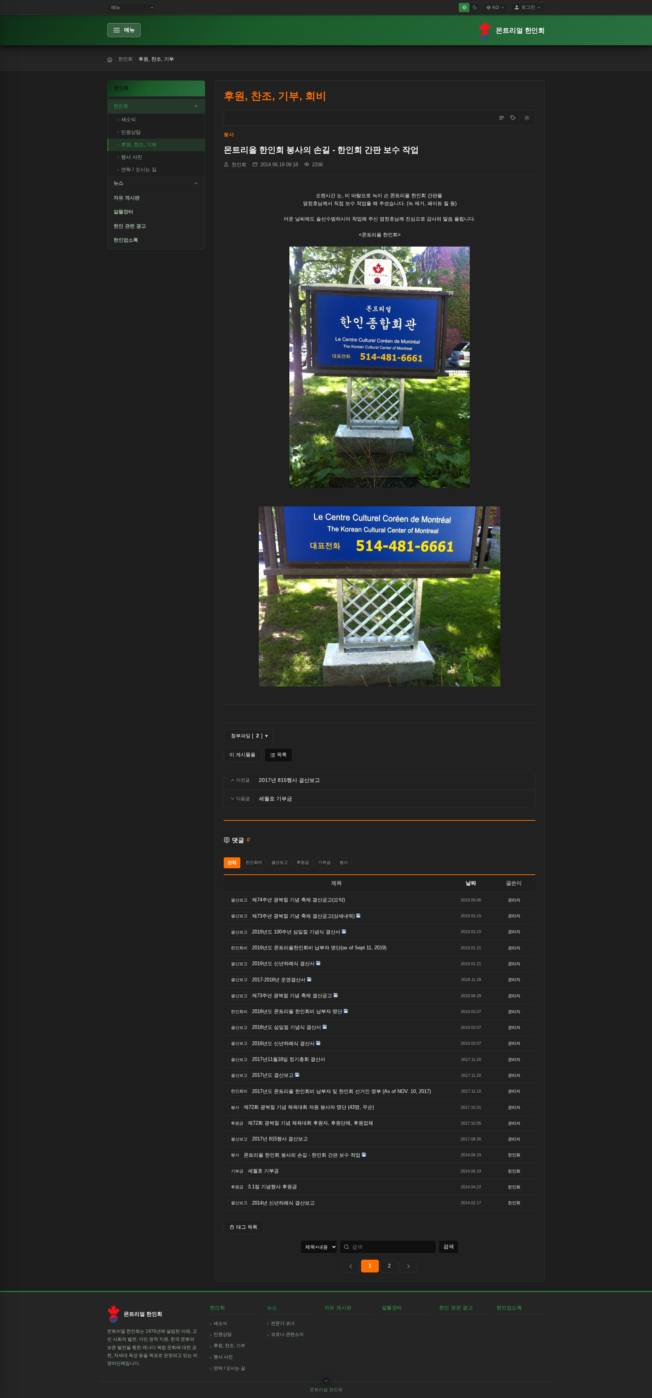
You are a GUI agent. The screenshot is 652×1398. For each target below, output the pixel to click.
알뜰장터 (123, 212)
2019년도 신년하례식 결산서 (283, 963)
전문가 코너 (283, 1323)
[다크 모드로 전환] (526, 118)
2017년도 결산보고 (273, 1075)
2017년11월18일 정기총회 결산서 (288, 1059)
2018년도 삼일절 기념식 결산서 (286, 1027)
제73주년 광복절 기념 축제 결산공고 (292, 995)
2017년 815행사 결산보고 (280, 1139)
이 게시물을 (242, 754)
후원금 (303, 862)
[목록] (501, 118)
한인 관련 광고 (130, 226)
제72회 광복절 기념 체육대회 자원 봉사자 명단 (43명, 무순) (309, 1107)
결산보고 (279, 862)
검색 (448, 1246)
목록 (282, 754)
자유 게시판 (127, 198)
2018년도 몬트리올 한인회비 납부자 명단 (297, 1011)
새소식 (128, 119)
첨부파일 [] (249, 736)
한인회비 (254, 862)
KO (495, 7)
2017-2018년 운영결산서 (279, 980)
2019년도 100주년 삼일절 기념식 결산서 (296, 932)
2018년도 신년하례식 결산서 (283, 1043)
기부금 (324, 862)
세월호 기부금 (263, 1171)
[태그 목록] (512, 118)
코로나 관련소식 (287, 1334)
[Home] (109, 59)
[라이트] (464, 7)
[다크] (474, 7)
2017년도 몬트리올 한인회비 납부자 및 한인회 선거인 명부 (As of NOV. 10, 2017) (341, 1091)
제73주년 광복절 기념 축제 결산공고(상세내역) (303, 916)
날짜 (471, 883)
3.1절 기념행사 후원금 (272, 1187)
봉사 (229, 134)
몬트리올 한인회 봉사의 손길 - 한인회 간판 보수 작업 (302, 1155)
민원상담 (131, 132)
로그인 (528, 7)
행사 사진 (131, 157)
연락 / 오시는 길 (139, 169)
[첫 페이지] (351, 1266)
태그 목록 (246, 1227)
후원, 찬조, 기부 (139, 144)
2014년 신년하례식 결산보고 (283, 1203)
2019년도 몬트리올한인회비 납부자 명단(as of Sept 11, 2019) (319, 947)
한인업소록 (126, 240)
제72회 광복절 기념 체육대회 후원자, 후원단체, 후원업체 (310, 1123)
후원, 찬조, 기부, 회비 (275, 96)
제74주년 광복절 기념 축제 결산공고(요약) (298, 900)
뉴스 (118, 183)
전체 (232, 862)
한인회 (125, 59)
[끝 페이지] (408, 1266)
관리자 (514, 900)
